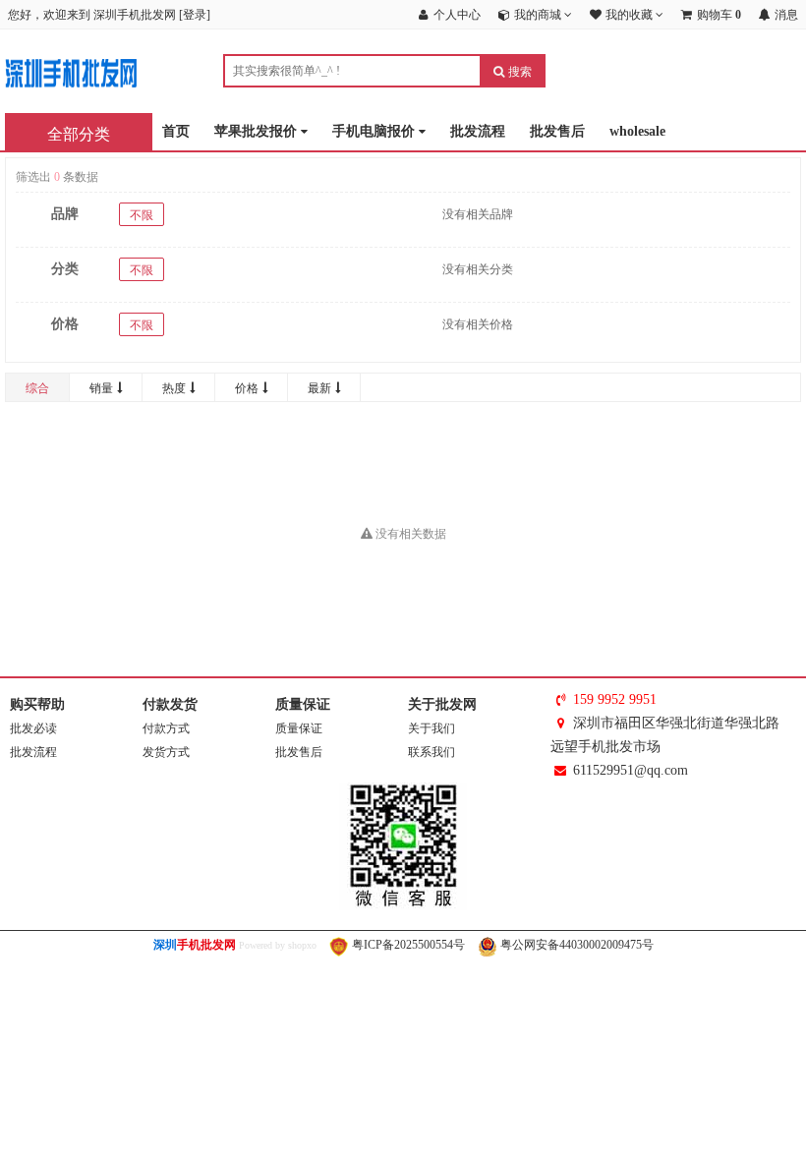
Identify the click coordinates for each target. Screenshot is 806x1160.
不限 (141, 215)
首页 (176, 131)
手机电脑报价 (375, 131)
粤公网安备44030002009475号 (575, 945)
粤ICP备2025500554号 (407, 945)
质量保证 (298, 728)
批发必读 (33, 728)
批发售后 (557, 131)
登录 (194, 15)
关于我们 (431, 728)
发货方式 (166, 752)
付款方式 (166, 728)
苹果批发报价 (257, 131)
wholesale (637, 131)
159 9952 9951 (615, 699)
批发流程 (477, 131)
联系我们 (431, 752)
